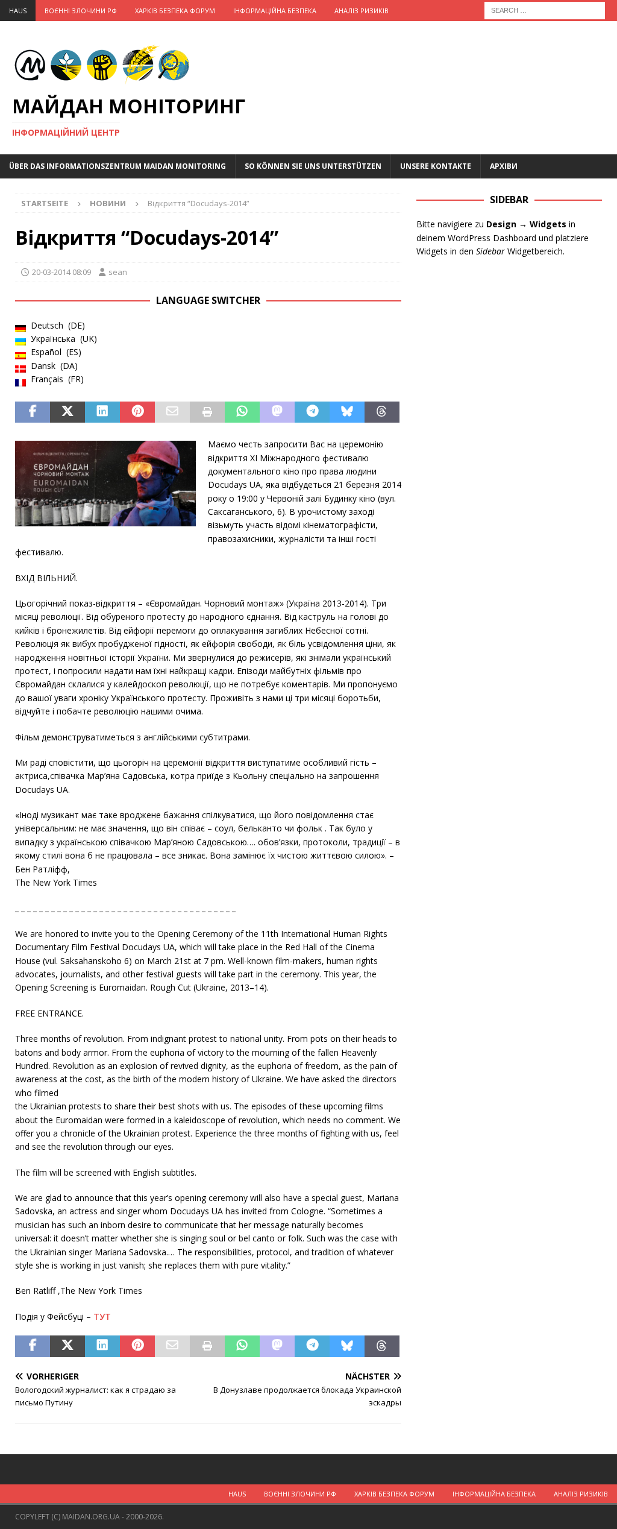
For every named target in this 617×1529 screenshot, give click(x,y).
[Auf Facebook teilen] (32, 412)
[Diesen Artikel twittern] (67, 412)
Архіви (504, 166)
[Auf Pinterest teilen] (137, 412)
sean (117, 271)
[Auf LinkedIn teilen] (102, 412)
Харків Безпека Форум (175, 10)
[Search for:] (544, 9)
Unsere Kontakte (435, 166)
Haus (18, 10)
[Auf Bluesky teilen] (347, 412)
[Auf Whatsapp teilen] (242, 412)
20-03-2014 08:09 (61, 271)
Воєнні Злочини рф (81, 10)
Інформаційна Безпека (274, 10)
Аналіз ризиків (361, 10)
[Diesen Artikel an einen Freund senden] (172, 412)
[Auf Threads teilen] (382, 412)
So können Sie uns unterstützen (313, 166)
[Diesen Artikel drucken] (207, 412)
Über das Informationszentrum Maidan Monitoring (117, 166)
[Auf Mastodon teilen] (277, 412)
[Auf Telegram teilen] (312, 412)
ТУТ (102, 1316)
